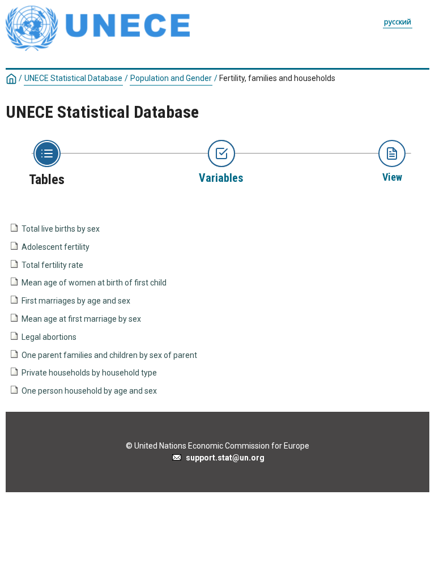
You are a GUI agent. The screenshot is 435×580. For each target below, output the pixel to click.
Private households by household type (89, 372)
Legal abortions (49, 337)
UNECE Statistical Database (73, 78)
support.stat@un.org (223, 457)
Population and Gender (171, 78)
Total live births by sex (61, 228)
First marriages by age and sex (76, 300)
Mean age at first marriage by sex (81, 318)
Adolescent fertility (55, 246)
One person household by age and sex (89, 390)
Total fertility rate (52, 265)
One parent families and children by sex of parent (109, 355)
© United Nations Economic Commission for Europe (217, 445)
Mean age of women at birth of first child (94, 282)
